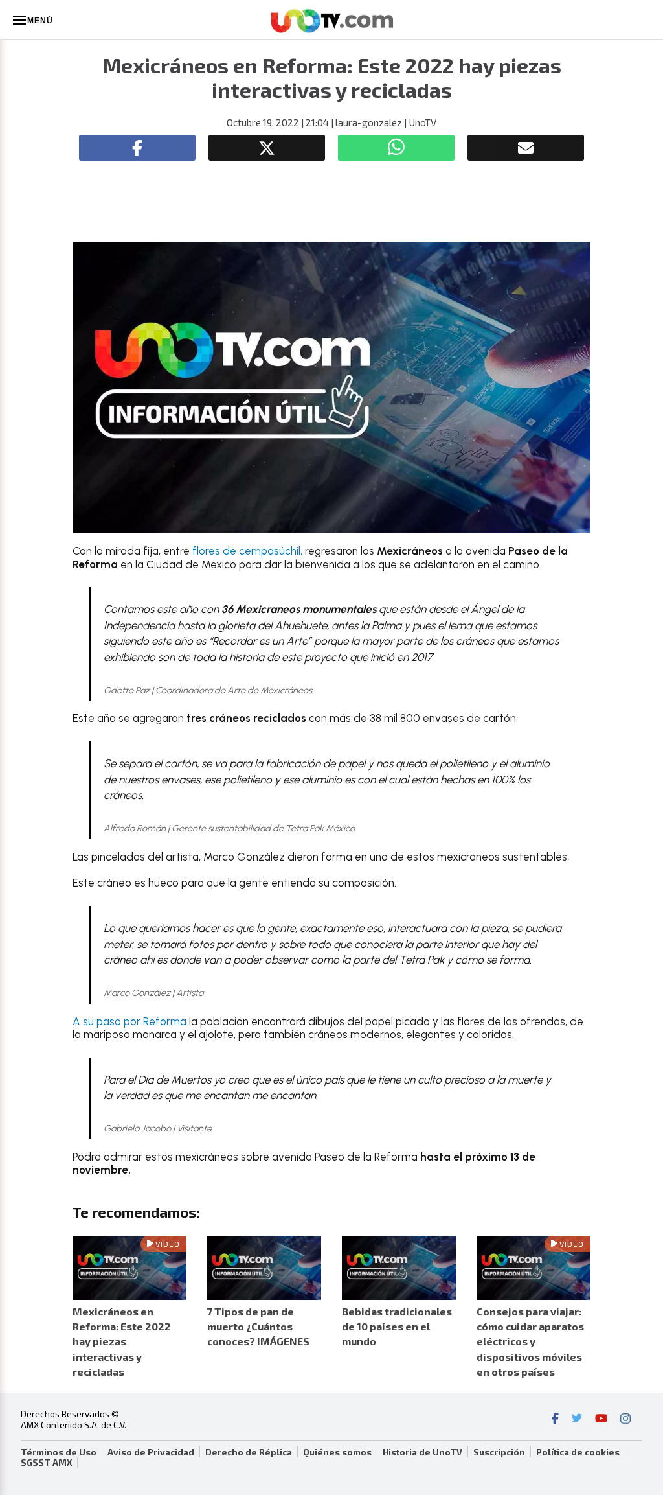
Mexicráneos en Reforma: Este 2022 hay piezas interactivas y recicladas (122, 1341)
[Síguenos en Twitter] (577, 1419)
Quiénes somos (337, 1452)
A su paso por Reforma (129, 1021)
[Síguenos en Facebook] (555, 1419)
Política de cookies (578, 1452)
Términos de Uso (58, 1452)
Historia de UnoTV (422, 1452)
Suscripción (499, 1452)
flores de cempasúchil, (247, 550)
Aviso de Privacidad (150, 1452)
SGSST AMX (46, 1462)
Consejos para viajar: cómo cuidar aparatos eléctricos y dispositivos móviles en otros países (530, 1341)
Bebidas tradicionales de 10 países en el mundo (397, 1326)
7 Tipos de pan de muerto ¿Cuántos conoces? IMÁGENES (258, 1326)
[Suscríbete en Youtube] (601, 1419)
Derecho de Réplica (248, 1452)
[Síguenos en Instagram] (625, 1419)
